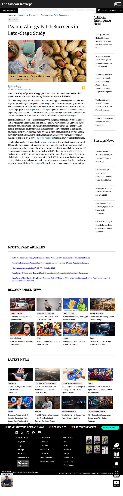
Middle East (68, 457)
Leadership (21, 453)
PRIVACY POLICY (77, 473)
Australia (67, 449)
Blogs (19, 445)
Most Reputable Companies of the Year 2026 (97, 449)
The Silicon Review (14, 86)
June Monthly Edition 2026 (105, 449)
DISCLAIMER (87, 473)
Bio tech (32, 15)
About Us (44, 441)
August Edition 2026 (97, 439)
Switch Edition (8, 10)
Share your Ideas (47, 461)
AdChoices (44, 453)
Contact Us (44, 449)
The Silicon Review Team (22, 89)
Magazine (21, 441)
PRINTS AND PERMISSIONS (100, 473)
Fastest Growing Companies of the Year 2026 (105, 440)
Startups (20, 449)
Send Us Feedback (47, 457)
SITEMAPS (112, 473)
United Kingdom (70, 461)
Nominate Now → (109, 427)
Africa (66, 445)
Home (10, 15)
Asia (65, 441)
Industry (21, 15)
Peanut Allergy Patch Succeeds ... (55, 15)
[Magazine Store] (7, 480)
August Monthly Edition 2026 (89, 440)
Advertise (44, 445)
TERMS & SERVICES (64, 473)
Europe (66, 453)
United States (69, 465)
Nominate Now (23, 457)
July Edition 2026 (89, 449)
